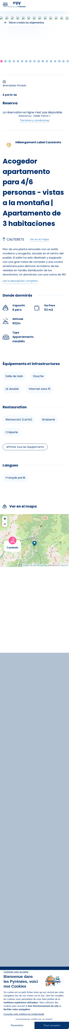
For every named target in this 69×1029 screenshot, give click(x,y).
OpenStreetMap (40, 565)
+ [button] (5, 519)
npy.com (64, 565)
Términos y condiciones (34, 120)
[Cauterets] (21, 542)
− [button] (5, 524)
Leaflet (26, 565)
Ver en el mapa (39, 239)
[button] (1, 61)
